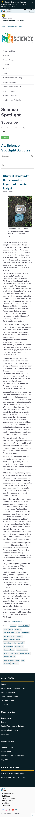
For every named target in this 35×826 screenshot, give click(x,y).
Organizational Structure (11, 696)
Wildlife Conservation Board (17, 777)
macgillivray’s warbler (11, 653)
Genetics (6, 69)
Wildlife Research (17, 621)
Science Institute (9, 51)
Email (4, 131)
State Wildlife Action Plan (12, 87)
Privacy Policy (7, 801)
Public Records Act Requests (12, 756)
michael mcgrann (9, 636)
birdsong (7, 663)
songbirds (18, 629)
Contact (31, 12)
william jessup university (12, 639)
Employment (6, 718)
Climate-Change (8, 60)
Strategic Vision (7, 700)
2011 (22, 660)
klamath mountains (10, 643)
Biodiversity (7, 55)
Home (3, 26)
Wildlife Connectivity (10, 95)
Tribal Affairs (6, 704)
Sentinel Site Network (10, 82)
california (13, 626)
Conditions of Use (8, 798)
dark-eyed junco (9, 650)
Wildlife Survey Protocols (12, 100)
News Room (6, 752)
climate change (9, 632)
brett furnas (25, 632)
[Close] (32, 2)
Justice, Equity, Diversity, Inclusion (14, 688)
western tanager (9, 656)
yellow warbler (25, 653)
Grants (3, 722)
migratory (15, 663)
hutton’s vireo (8, 646)
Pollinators (6, 73)
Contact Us (6, 805)
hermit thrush (19, 646)
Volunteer (5, 734)
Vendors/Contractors (9, 730)
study (18, 632)
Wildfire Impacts (8, 91)
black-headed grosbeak (11, 660)
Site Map (5, 803)
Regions (4, 760)
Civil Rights (6, 796)
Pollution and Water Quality (12, 78)
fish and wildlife (23, 626)
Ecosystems (7, 64)
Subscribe (5, 137)
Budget (4, 684)
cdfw (5, 629)
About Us (31, 9)
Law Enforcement (8, 692)
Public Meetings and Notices (12, 726)
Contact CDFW (7, 748)
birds (11, 629)
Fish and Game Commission (17, 773)
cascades (21, 643)
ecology (19, 636)
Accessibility (8, 794)
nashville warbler (22, 650)
